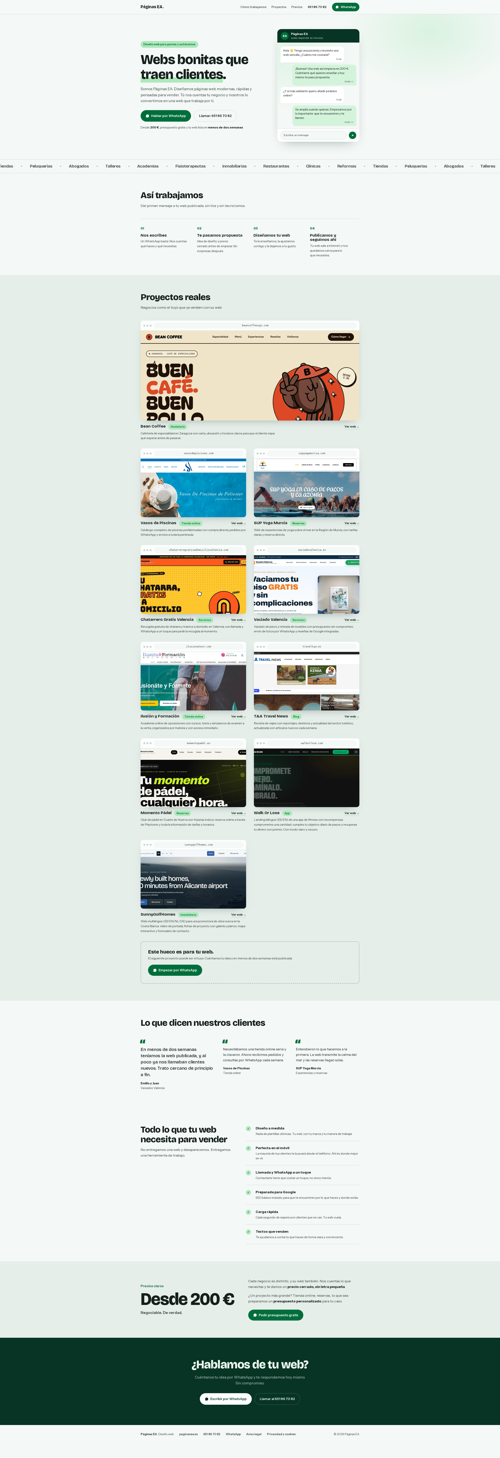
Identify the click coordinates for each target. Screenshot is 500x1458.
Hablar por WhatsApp (168, 116)
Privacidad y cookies (281, 1434)
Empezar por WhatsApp (178, 970)
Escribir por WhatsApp (228, 1399)
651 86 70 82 (317, 7)
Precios (296, 7)
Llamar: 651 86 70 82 (215, 116)
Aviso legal (254, 1434)
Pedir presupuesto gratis (278, 1315)
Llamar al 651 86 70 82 (277, 1399)
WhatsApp (348, 7)
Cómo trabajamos (253, 7)
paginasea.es (188, 1434)
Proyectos (278, 7)
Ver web (352, 426)
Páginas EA (152, 6)
